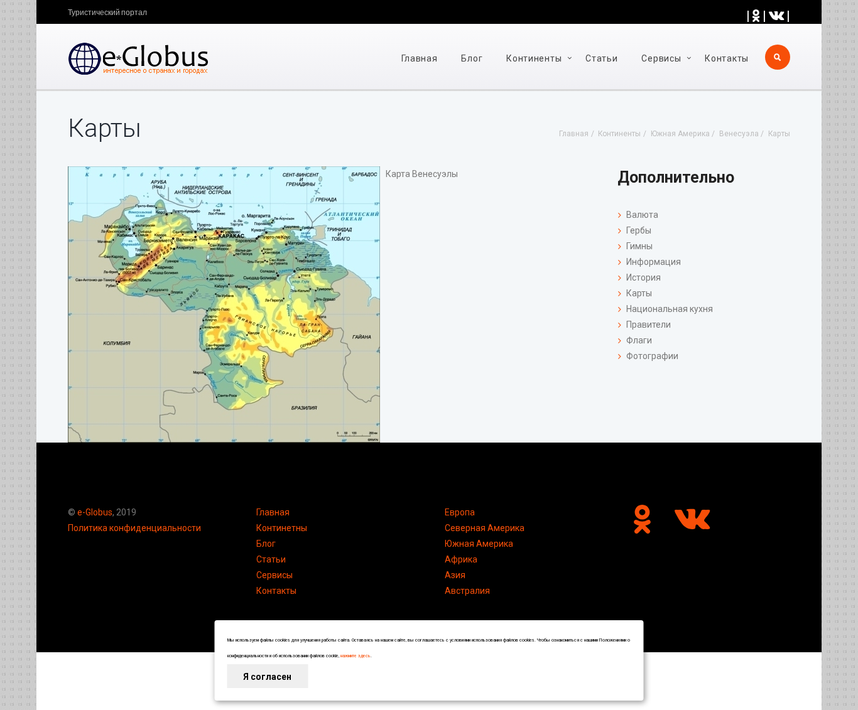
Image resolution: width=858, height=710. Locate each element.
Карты (639, 293)
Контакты (727, 58)
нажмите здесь (355, 656)
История (643, 277)
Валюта (642, 215)
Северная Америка (484, 528)
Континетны (281, 528)
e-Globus (94, 512)
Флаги (639, 340)
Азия (455, 575)
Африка (461, 559)
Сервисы (274, 575)
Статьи (601, 58)
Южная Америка (479, 544)
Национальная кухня (669, 309)
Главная (419, 58)
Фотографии (652, 356)
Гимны (639, 246)
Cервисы (661, 58)
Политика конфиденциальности (134, 528)
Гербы (638, 230)
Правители (648, 325)
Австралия (467, 591)
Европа (460, 512)
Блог (471, 58)
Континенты (534, 58)
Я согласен (267, 677)
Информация (653, 262)
